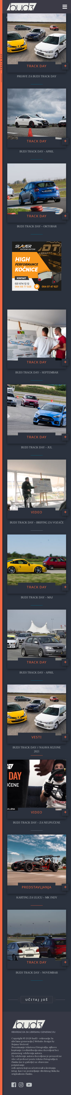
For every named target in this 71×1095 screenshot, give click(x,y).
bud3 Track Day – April (37, 151)
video (36, 512)
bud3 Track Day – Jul (36, 447)
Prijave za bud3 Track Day (36, 76)
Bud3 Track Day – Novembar (37, 972)
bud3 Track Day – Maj (37, 597)
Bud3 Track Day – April (37, 672)
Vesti (37, 737)
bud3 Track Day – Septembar (36, 372)
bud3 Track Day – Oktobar (37, 226)
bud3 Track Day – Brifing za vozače (37, 522)
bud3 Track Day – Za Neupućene (36, 822)
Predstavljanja (36, 887)
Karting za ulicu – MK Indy (36, 897)
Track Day (37, 66)
